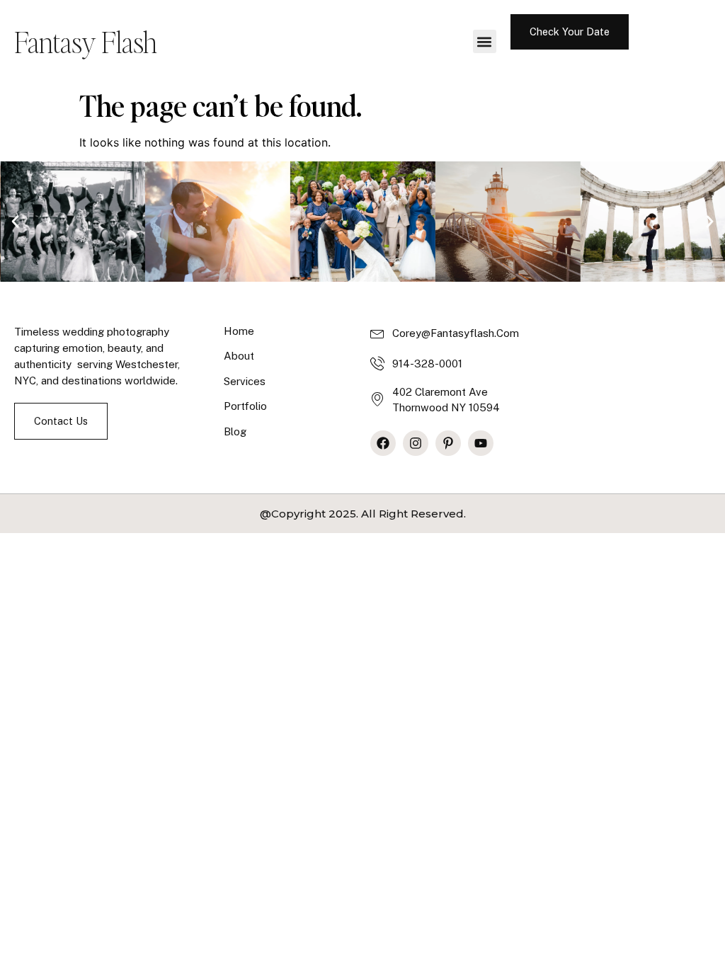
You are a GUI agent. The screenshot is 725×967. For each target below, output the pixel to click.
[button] (484, 41)
